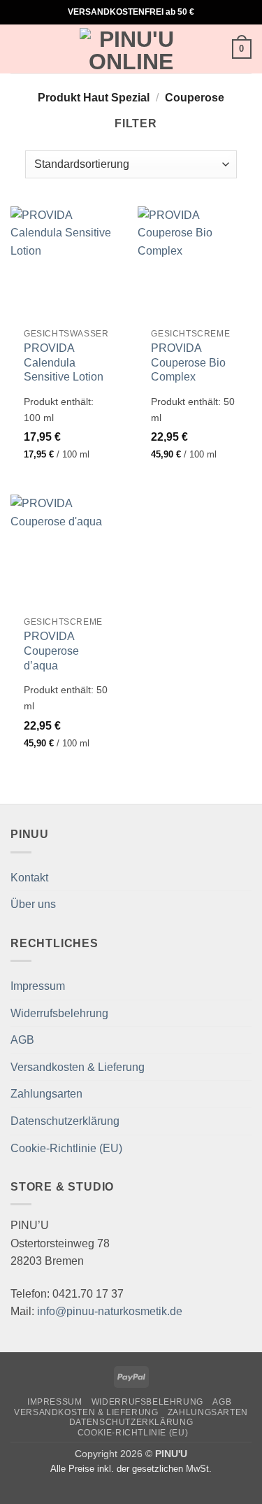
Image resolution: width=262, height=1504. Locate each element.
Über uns (33, 904)
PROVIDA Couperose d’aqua (51, 651)
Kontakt (29, 878)
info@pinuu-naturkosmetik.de (109, 1311)
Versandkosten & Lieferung (77, 1067)
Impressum (37, 986)
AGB (22, 1040)
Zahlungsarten (46, 1094)
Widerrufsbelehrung (59, 1013)
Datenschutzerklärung (64, 1121)
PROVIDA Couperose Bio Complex (188, 362)
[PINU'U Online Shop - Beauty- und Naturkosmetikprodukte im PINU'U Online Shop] (131, 48)
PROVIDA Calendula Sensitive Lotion (63, 362)
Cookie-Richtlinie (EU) (66, 1148)
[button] (18, 48)
